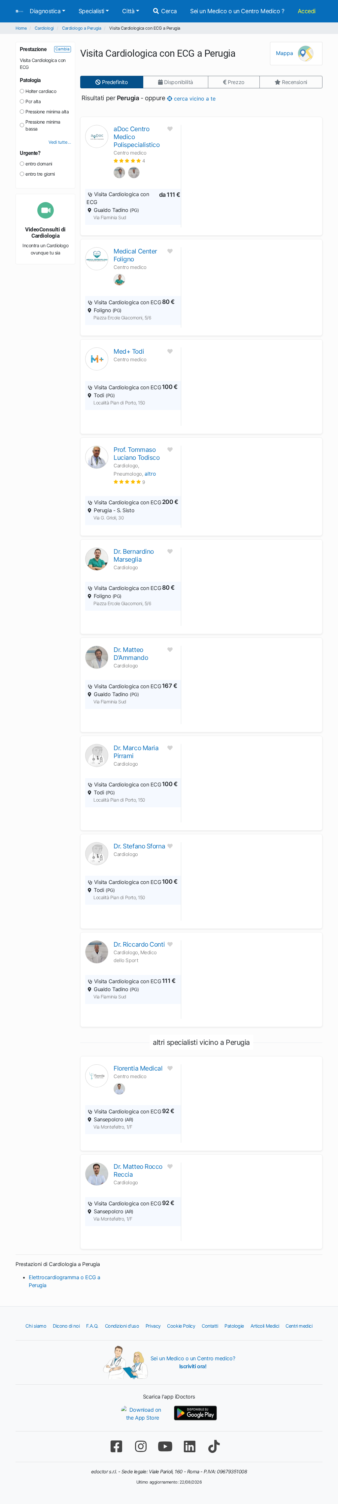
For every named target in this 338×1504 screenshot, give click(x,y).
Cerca (168, 11)
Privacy (153, 1326)
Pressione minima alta (47, 111)
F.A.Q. (92, 1326)
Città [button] (128, 11)
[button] (129, 160)
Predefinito (114, 82)
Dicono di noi (66, 1326)
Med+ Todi (129, 351)
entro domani (38, 163)
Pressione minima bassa (42, 125)
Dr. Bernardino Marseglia (134, 555)
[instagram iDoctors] (140, 1446)
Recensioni (294, 82)
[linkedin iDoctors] (189, 1446)
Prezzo (235, 82)
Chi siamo (35, 1326)
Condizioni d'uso (122, 1326)
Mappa (285, 53)
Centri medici (299, 1326)
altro (150, 473)
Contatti (210, 1326)
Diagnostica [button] (45, 11)
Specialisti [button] (91, 11)
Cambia (62, 49)
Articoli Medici (265, 1326)
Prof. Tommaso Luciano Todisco (136, 453)
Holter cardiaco (40, 91)
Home (21, 28)
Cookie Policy (181, 1326)
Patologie (234, 1326)
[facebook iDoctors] (116, 1446)
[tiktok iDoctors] (214, 1446)
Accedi (307, 11)
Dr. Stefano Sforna (139, 846)
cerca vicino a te (194, 98)
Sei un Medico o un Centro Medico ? (237, 11)
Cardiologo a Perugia (81, 28)
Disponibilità (177, 82)
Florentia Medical (138, 1068)
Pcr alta (33, 101)
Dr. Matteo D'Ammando (131, 654)
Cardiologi (44, 28)
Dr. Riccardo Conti (139, 944)
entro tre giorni (40, 174)
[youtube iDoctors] (165, 1446)
